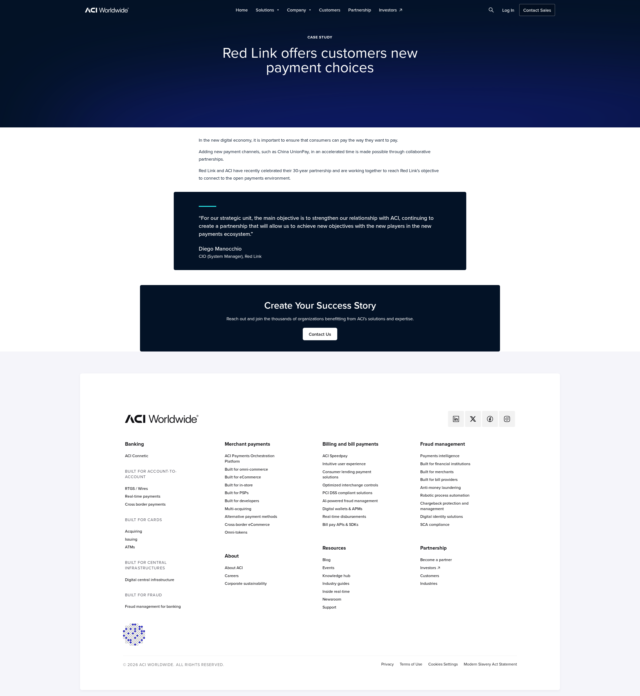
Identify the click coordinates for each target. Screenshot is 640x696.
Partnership (359, 10)
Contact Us (320, 334)
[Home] (161, 418)
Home (242, 10)
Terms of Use (411, 664)
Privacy (387, 664)
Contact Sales (537, 10)
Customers (329, 10)
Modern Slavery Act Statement (490, 664)
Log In (508, 10)
